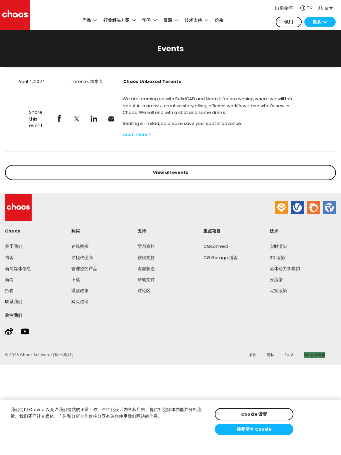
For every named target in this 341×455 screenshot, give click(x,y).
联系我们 (13, 301)
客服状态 (146, 268)
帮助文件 (146, 279)
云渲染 (276, 279)
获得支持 (146, 257)
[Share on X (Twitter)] (76, 119)
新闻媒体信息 (18, 268)
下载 (75, 279)
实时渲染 (278, 246)
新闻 (9, 279)
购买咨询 (80, 301)
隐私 (270, 354)
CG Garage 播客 (220, 257)
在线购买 (80, 246)
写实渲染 (278, 290)
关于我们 (13, 246)
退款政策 (80, 290)
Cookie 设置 (314, 354)
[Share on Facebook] (59, 119)
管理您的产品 (84, 268)
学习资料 (146, 246)
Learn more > (137, 134)
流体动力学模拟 (285, 268)
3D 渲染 (277, 257)
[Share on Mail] (111, 119)
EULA (289, 354)
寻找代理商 (82, 257)
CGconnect (215, 246)
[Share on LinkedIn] (94, 119)
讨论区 (144, 290)
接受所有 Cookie (254, 429)
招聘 (9, 290)
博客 (9, 257)
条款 (252, 354)
